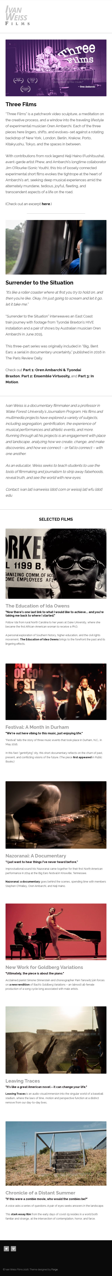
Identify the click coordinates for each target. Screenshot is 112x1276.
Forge (54, 1269)
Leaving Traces (16, 1093)
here (46, 204)
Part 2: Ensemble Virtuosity (45, 376)
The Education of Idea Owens (39, 639)
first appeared (82, 757)
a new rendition (19, 984)
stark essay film (21, 1214)
